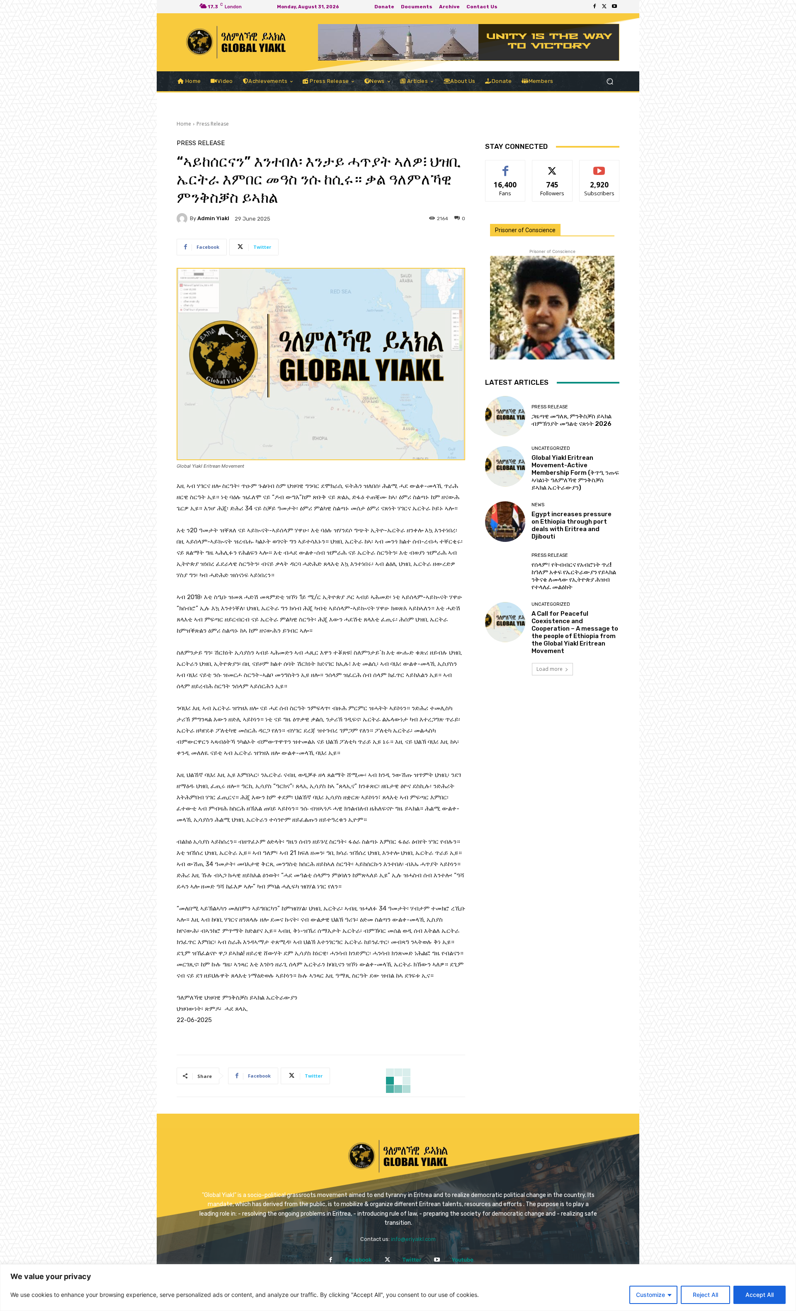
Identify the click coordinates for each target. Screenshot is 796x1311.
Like (505, 166)
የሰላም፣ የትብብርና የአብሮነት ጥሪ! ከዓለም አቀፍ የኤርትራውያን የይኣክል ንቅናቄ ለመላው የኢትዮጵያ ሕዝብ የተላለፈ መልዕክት (573, 576)
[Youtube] (614, 7)
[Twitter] (604, 7)
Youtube (462, 1259)
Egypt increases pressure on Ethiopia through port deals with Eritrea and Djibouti (571, 525)
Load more (549, 668)
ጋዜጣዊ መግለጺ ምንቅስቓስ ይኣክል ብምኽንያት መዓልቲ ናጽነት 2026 (571, 420)
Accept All (759, 1294)
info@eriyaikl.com (413, 1239)
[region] (398, 1287)
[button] (609, 81)
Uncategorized (550, 448)
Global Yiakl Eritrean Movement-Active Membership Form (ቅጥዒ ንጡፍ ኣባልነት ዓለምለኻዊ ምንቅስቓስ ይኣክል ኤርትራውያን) (575, 472)
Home (184, 123)
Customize (650, 1294)
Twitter (411, 1259)
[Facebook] (594, 7)
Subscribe (599, 166)
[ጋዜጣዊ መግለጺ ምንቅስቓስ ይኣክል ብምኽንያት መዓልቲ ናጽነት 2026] (505, 416)
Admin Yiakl (213, 218)
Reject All (705, 1294)
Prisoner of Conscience (525, 230)
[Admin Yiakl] (183, 218)
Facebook (358, 1259)
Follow (552, 166)
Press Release (213, 123)
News (537, 505)
